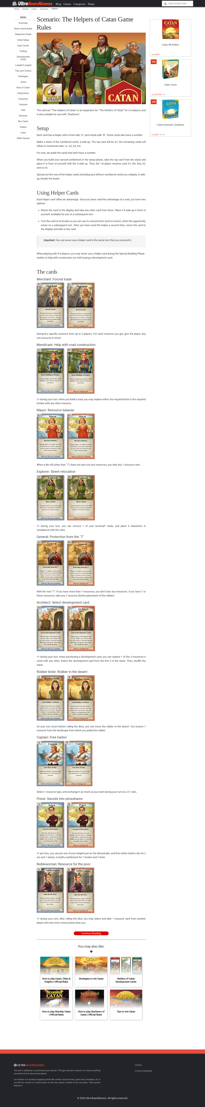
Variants (23, 104)
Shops (91, 3)
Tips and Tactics (23, 70)
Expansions (23, 93)
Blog (58, 3)
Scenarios (23, 99)
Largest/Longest (23, 65)
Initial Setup (23, 40)
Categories (79, 3)
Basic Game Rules (23, 28)
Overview (23, 23)
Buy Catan (23, 121)
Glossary (23, 115)
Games (67, 3)
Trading (23, 51)
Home (16, 9)
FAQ (23, 110)
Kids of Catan (23, 87)
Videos (23, 127)
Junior (23, 82)
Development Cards (23, 58)
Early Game (23, 45)
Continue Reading (91, 933)
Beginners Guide (23, 34)
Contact (138, 1065)
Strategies (23, 76)
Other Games (23, 138)
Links (23, 132)
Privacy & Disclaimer (143, 1071)
